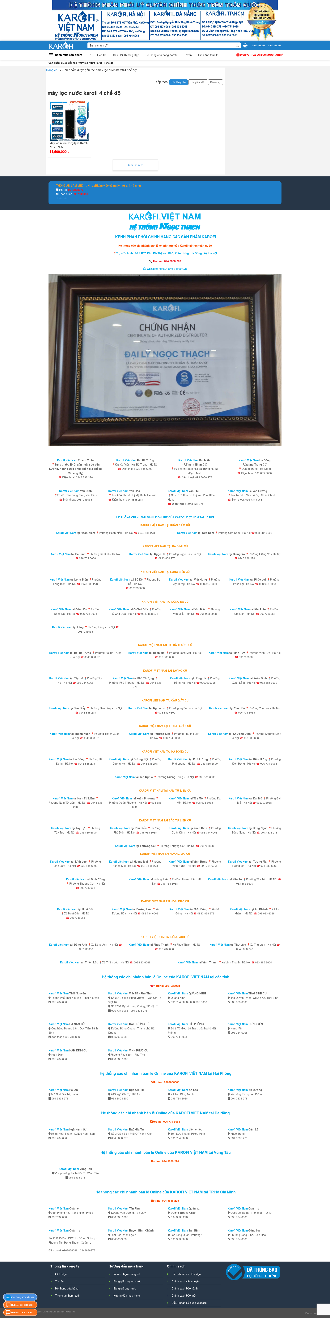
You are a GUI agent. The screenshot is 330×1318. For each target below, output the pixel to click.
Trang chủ (52, 70)
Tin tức (59, 1281)
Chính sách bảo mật (184, 1295)
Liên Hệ (102, 55)
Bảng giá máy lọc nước (127, 1281)
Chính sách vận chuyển (186, 1281)
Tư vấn (187, 55)
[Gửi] (237, 45)
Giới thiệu (61, 1274)
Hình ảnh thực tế (208, 55)
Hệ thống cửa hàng (66, 1288)
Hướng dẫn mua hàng (126, 1295)
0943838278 (258, 45)
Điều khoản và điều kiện (186, 1274)
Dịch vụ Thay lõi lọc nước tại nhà (261, 54)
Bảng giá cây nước (124, 1288)
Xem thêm (133, 165)
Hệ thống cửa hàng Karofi (161, 55)
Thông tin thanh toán (67, 1295)
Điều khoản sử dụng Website (189, 1303)
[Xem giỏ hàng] (245, 45)
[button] (69, 55)
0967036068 (80, 194)
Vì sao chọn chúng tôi (126, 1274)
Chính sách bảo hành (185, 1288)
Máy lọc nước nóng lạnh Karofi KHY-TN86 (68, 145)
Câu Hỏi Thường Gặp (126, 55)
